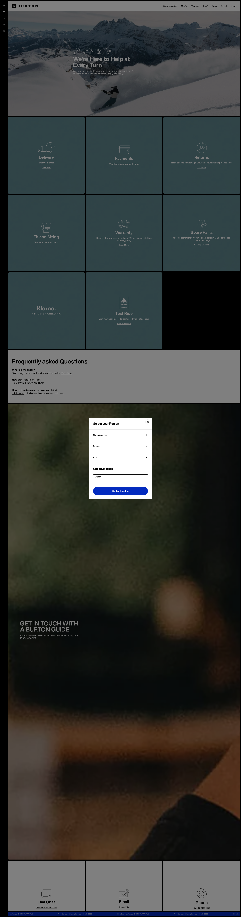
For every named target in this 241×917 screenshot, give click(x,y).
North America (100, 435)
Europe (96, 446)
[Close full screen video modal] (147, 421)
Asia (95, 457)
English (98, 477)
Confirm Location (120, 491)
